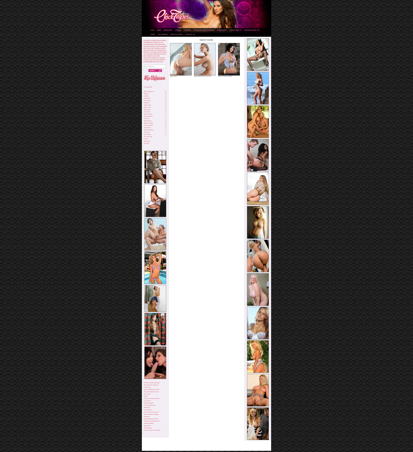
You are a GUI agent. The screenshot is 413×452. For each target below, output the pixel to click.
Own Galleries (176, 34)
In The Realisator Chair (149, 405)
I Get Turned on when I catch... (152, 412)
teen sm (160, 42)
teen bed (159, 52)
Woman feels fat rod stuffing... (151, 414)
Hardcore (168, 30)
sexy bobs (146, 46)
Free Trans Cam (148, 136)
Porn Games (222, 30)
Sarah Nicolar (147, 425)
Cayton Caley (147, 387)
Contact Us (190, 34)
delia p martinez (161, 40)
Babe (159, 30)
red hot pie (153, 52)
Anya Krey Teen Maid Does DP (151, 421)
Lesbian (178, 30)
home (152, 34)
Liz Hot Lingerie (148, 409)
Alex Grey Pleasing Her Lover (151, 391)
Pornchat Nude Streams (204, 30)
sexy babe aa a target (149, 40)
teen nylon (157, 56)
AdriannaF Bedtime (149, 423)
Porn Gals (146, 143)
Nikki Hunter (147, 407)
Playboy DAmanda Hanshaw (151, 418)
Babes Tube (147, 141)
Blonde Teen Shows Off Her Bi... (152, 398)
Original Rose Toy (252, 30)
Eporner (187, 30)
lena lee (160, 61)
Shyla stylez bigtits (148, 403)
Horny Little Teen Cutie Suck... (151, 385)
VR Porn (146, 138)
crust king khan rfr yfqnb (150, 42)
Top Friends (163, 34)
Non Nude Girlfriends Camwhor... (152, 389)
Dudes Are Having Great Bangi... (152, 382)
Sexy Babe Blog (148, 87)
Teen (152, 30)
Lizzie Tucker (147, 394)
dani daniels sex (151, 50)
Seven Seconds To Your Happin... (152, 430)
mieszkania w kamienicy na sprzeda (154, 58)
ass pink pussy (147, 60)
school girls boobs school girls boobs (154, 44)
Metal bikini (146, 416)
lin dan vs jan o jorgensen (153, 48)
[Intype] (155, 167)
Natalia (145, 396)
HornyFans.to (236, 30)
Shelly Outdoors (148, 427)
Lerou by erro (147, 400)
